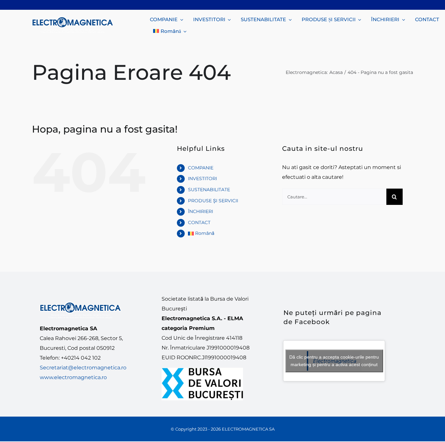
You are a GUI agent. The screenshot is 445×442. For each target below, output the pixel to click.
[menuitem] (169, 30)
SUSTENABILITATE (209, 189)
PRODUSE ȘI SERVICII (213, 201)
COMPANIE (200, 168)
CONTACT (199, 222)
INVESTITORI (202, 178)
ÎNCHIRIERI (200, 211)
